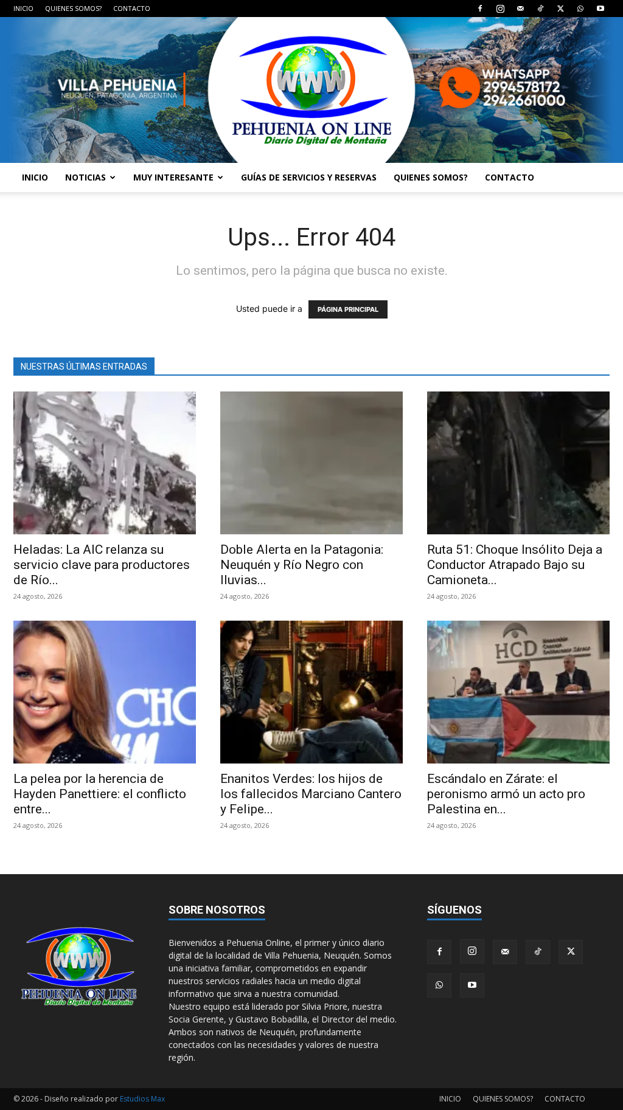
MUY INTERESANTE (173, 177)
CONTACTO (131, 8)
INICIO (23, 8)
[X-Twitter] (560, 8)
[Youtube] (600, 8)
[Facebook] (480, 8)
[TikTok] (540, 8)
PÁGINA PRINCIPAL (348, 309)
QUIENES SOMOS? (73, 8)
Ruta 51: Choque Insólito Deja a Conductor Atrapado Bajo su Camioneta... (514, 564)
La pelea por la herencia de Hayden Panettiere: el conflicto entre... (99, 793)
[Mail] (520, 8)
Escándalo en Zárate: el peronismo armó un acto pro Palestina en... (506, 793)
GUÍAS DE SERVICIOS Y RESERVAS (309, 177)
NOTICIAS (85, 177)
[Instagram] (500, 8)
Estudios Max (142, 1099)
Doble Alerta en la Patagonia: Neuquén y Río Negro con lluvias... (301, 564)
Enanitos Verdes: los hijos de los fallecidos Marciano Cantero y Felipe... (311, 793)
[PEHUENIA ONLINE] (311, 90)
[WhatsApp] (580, 8)
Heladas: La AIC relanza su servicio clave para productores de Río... (101, 564)
